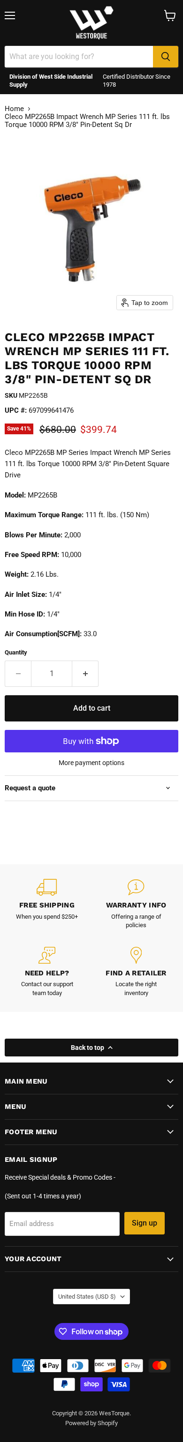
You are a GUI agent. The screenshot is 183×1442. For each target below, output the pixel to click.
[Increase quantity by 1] (85, 674)
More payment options (91, 762)
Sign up (144, 1223)
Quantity (16, 652)
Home (14, 109)
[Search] (165, 56)
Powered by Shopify (91, 1423)
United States (87, 1296)
